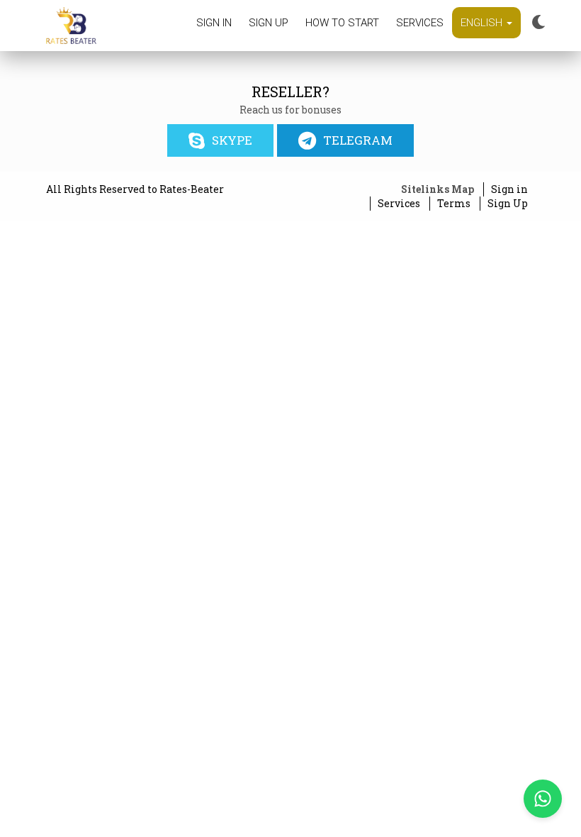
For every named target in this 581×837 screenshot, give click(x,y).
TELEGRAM (358, 140)
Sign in (214, 22)
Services (420, 22)
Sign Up (507, 203)
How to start (342, 22)
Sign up (268, 22)
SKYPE (232, 140)
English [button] (483, 22)
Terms (453, 203)
